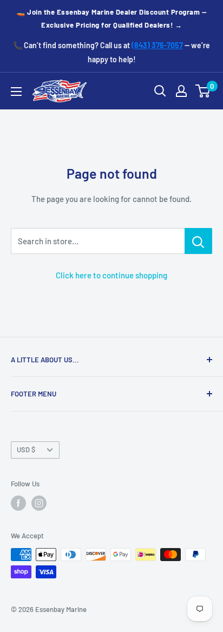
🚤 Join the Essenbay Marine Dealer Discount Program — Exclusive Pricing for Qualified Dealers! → (111, 18)
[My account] (181, 91)
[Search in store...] (198, 241)
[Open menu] (16, 91)
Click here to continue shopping (111, 275)
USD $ (26, 449)
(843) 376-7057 (157, 45)
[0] (203, 90)
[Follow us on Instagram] (39, 503)
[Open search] (160, 91)
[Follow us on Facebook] (18, 503)
